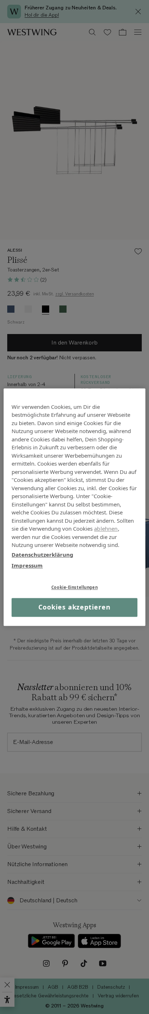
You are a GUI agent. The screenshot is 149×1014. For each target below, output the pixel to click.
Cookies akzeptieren (74, 607)
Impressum (27, 565)
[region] (74, 507)
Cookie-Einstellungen (74, 587)
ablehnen (106, 528)
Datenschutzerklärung (42, 554)
